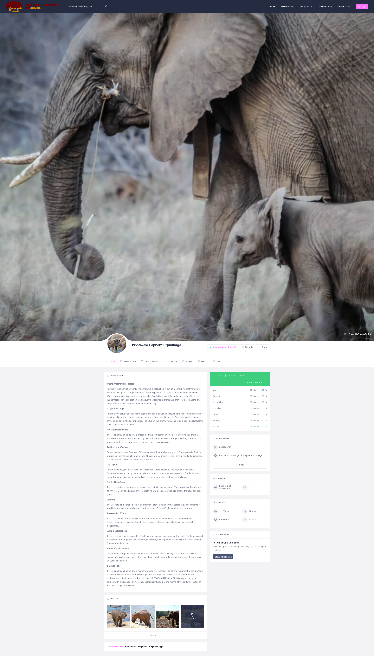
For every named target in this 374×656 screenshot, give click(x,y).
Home (272, 6)
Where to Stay (325, 6)
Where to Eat (344, 6)
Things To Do (306, 6)
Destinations (287, 6)
